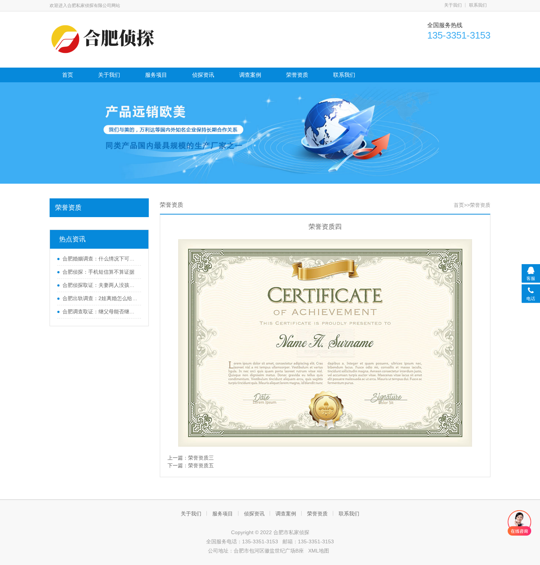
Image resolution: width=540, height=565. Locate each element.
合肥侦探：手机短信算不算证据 (98, 272)
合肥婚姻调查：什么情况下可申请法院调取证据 (99, 259)
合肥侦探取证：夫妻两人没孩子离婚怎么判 (99, 285)
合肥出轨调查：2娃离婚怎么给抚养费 (99, 298)
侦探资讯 (203, 75)
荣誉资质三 (201, 458)
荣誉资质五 (201, 465)
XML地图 (318, 551)
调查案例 (250, 75)
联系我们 (478, 5)
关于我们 (453, 5)
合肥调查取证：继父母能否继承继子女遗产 (99, 311)
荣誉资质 (297, 75)
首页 (67, 75)
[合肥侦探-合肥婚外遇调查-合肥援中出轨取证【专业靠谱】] (105, 39)
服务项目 (156, 75)
